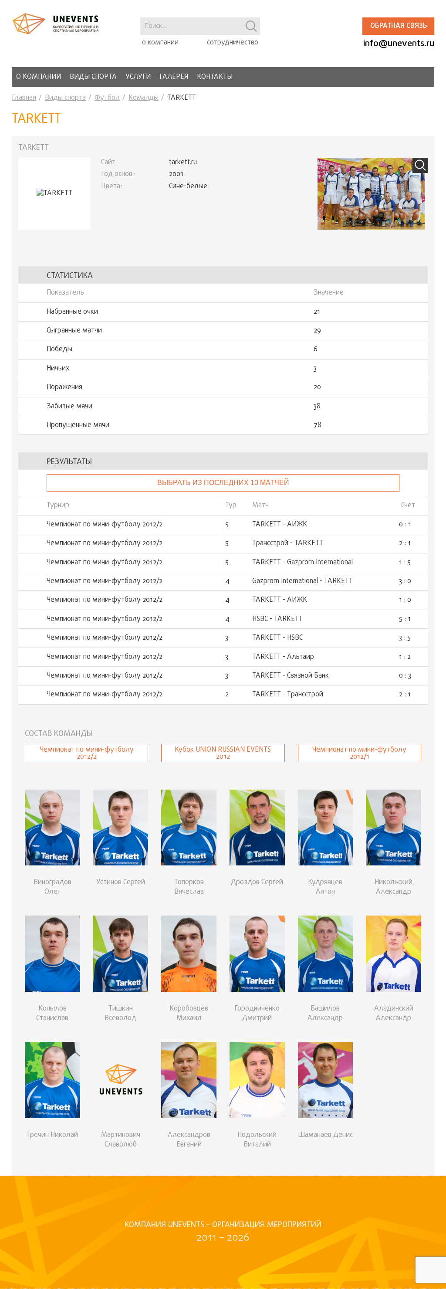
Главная (24, 98)
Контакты (215, 77)
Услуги (138, 77)
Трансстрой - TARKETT (287, 543)
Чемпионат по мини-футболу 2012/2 (104, 524)
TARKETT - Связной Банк (290, 676)
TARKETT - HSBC (277, 638)
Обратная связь (398, 26)
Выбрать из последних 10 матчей (223, 482)
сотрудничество (232, 42)
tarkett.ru (183, 162)
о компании (160, 42)
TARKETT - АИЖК (279, 524)
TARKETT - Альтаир (283, 657)
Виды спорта (93, 77)
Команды (143, 98)
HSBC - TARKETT (277, 619)
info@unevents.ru (398, 44)
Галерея (173, 77)
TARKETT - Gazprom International (302, 562)
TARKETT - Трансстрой (287, 694)
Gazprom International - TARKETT (302, 581)
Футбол (107, 98)
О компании (38, 77)
